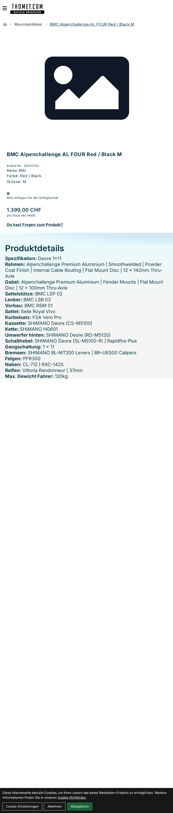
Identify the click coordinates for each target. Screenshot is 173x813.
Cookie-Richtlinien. (72, 798)
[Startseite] (5, 24)
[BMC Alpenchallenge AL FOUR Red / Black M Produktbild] (86, 90)
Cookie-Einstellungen (22, 806)
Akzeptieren (80, 806)
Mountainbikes (28, 24)
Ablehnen (54, 806)
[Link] (5, 8)
